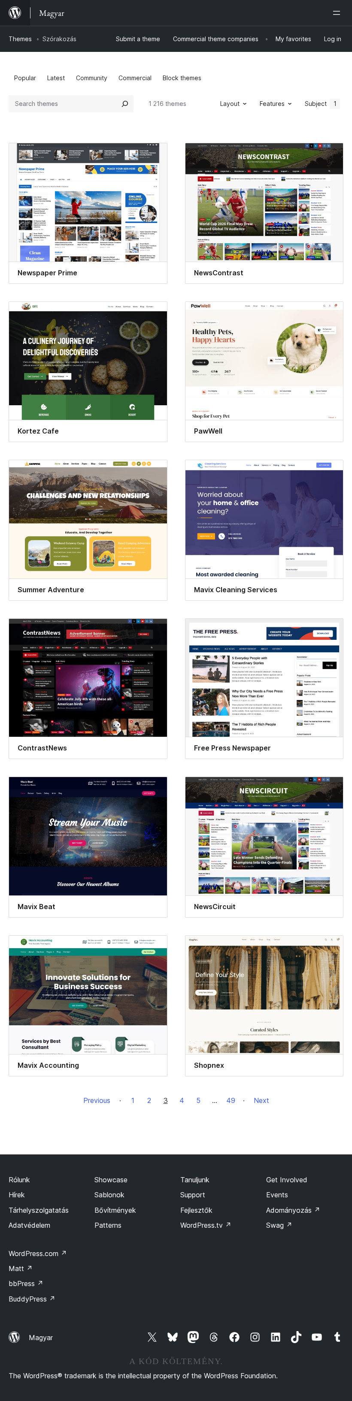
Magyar (41, 1337)
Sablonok (109, 1194)
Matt (21, 1268)
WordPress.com (38, 1253)
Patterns (107, 1225)
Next (261, 1100)
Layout (230, 103)
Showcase (110, 1179)
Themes (20, 38)
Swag (279, 1225)
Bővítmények (115, 1210)
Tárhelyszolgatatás (39, 1210)
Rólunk (19, 1179)
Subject (321, 103)
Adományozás (293, 1210)
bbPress (26, 1283)
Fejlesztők (196, 1210)
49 (230, 1100)
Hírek (17, 1194)
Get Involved (286, 1179)
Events (277, 1194)
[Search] (125, 103)
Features (272, 103)
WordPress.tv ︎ (205, 1225)
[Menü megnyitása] (338, 13)
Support (192, 1194)
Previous (96, 1100)
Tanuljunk (194, 1179)
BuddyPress (32, 1299)
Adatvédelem (29, 1225)
